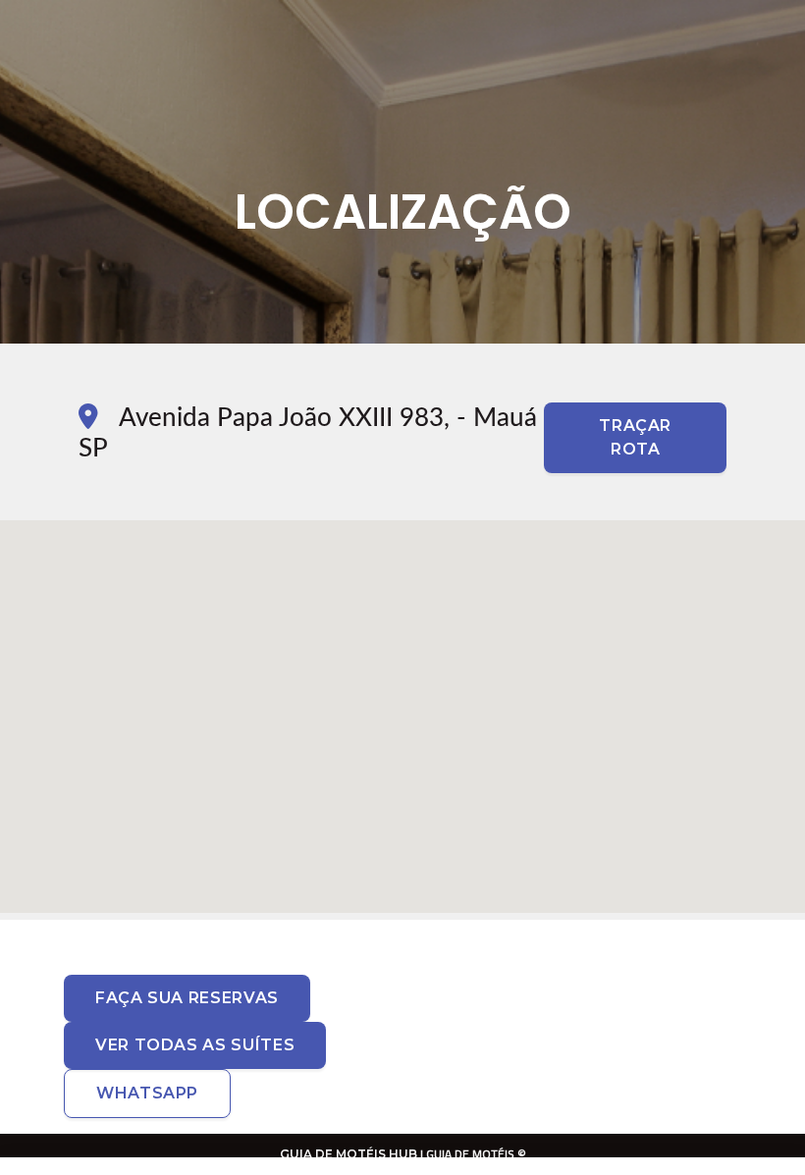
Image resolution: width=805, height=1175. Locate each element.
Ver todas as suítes (195, 1045)
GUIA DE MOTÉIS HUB (348, 1154)
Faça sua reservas (187, 997)
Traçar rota (635, 437)
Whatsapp (147, 1093)
